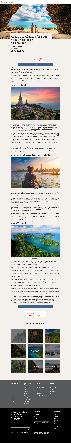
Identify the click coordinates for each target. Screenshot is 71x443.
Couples (25, 389)
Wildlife (12, 397)
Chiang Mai (18, 125)
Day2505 (34, 188)
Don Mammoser (34, 257)
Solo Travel (26, 393)
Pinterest (45, 433)
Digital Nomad (26, 403)
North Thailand (14, 124)
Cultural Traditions (41, 395)
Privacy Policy (26, 432)
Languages (39, 391)
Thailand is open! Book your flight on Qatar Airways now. (35, 64)
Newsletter (56, 414)
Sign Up (27, 429)
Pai (56, 139)
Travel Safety (52, 391)
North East (38, 208)
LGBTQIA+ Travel (27, 399)
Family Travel (26, 391)
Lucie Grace (15, 48)
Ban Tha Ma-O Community (45, 148)
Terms (21, 432)
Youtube (42, 433)
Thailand (13, 46)
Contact (24, 437)
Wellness (13, 401)
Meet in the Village (21, 207)
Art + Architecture (40, 387)
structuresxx (34, 120)
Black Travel (26, 397)
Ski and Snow (13, 395)
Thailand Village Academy (19, 151)
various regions (24, 78)
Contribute (56, 426)
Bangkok (23, 192)
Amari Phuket (17, 275)
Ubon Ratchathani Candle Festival (49, 213)
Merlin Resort (53, 284)
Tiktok (40, 433)
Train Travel (13, 389)
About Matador (36, 414)
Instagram (37, 433)
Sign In (64, 2)
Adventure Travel (14, 386)
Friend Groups (26, 395)
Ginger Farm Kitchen (35, 128)
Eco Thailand (52, 299)
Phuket (35, 267)
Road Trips (13, 399)
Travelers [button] (57, 411)
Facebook (35, 433)
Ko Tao (29, 293)
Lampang (25, 147)
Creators (59, 2)
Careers (35, 416)
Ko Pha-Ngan (27, 291)
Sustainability (20, 46)
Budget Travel (26, 401)
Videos (22, 2)
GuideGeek (55, 428)
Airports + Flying (53, 387)
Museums (39, 393)
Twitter (48, 433)
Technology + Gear (53, 393)
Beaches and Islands (15, 393)
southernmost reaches (18, 261)
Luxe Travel (26, 387)
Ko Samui (18, 291)
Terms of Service (30, 437)
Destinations (56, 416)
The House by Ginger (47, 128)
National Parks (14, 391)
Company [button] (37, 411)
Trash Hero (43, 296)
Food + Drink (39, 389)
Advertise (35, 418)
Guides (16, 2)
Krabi (46, 279)
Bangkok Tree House (40, 198)
